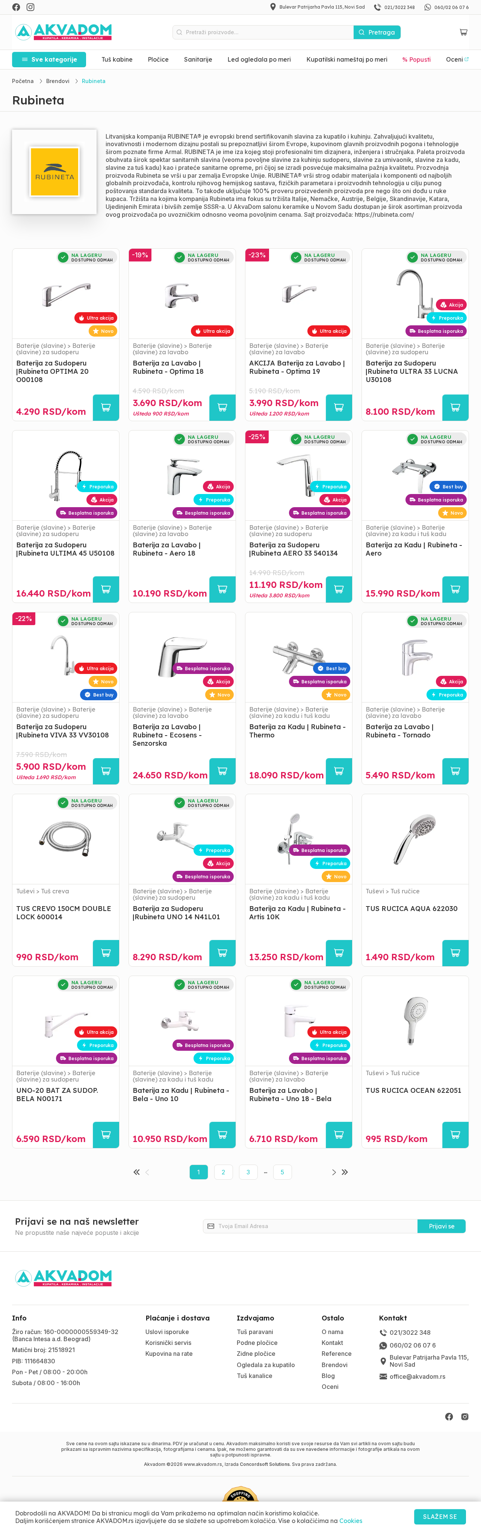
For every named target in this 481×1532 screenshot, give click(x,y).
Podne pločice (257, 1342)
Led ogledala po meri (259, 59)
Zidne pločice (256, 1353)
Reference (337, 1353)
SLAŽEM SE (440, 1516)
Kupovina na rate (169, 1353)
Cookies (350, 1520)
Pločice (158, 59)
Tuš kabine (117, 59)
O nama (332, 1332)
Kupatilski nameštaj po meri (346, 59)
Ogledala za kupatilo (266, 1365)
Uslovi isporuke (167, 1332)
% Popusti (416, 59)
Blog (328, 1375)
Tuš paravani (255, 1332)
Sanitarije (198, 59)
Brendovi (335, 1365)
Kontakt (332, 1342)
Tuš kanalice (254, 1375)
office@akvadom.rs (417, 1376)
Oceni (330, 1386)
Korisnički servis (168, 1342)
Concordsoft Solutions (265, 1464)
